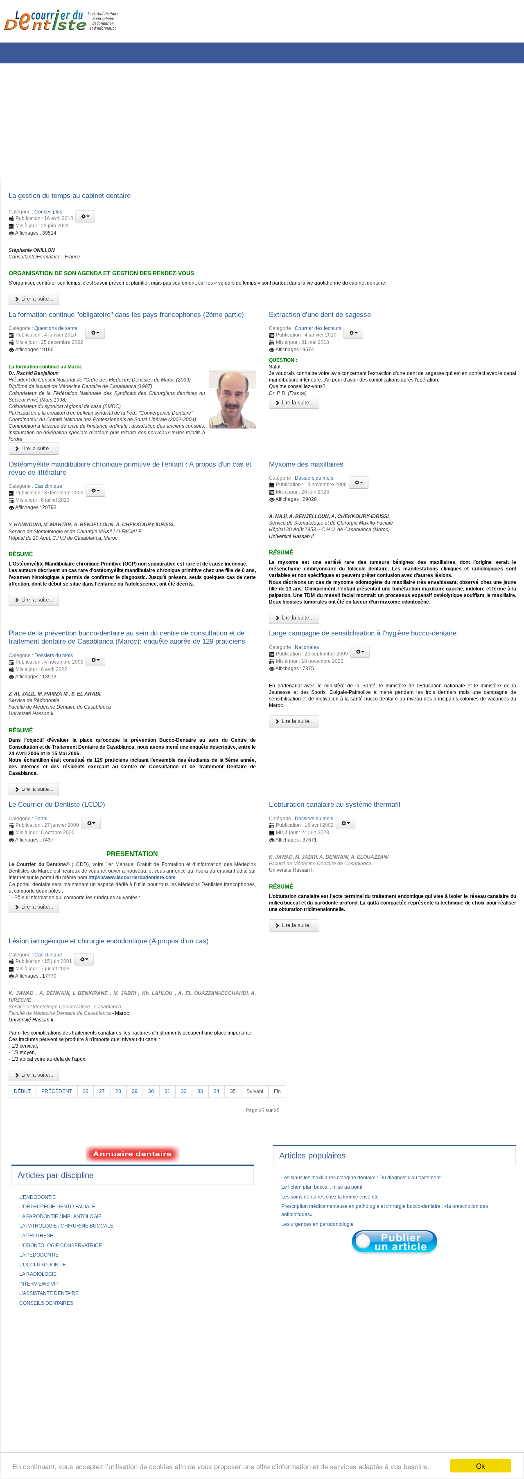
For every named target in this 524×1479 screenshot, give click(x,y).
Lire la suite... (37, 310)
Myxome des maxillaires (312, 511)
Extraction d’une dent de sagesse (329, 327)
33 (213, 1242)
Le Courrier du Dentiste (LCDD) (66, 917)
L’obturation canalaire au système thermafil (347, 917)
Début (23, 1242)
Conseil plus (48, 214)
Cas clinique (48, 536)
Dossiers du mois (314, 526)
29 (144, 1242)
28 (127, 1242)
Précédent (61, 1242)
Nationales (307, 731)
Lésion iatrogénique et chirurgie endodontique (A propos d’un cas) (128, 1068)
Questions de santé (55, 352)
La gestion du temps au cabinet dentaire (82, 197)
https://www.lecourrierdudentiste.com (61, 1004)
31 (178, 1242)
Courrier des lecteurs (318, 342)
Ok (480, 1466)
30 (161, 1242)
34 (230, 1242)
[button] (85, 219)
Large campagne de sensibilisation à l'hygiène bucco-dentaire (380, 715)
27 (109, 1242)
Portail (41, 933)
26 (92, 1242)
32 (195, 1242)
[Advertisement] (247, 120)
